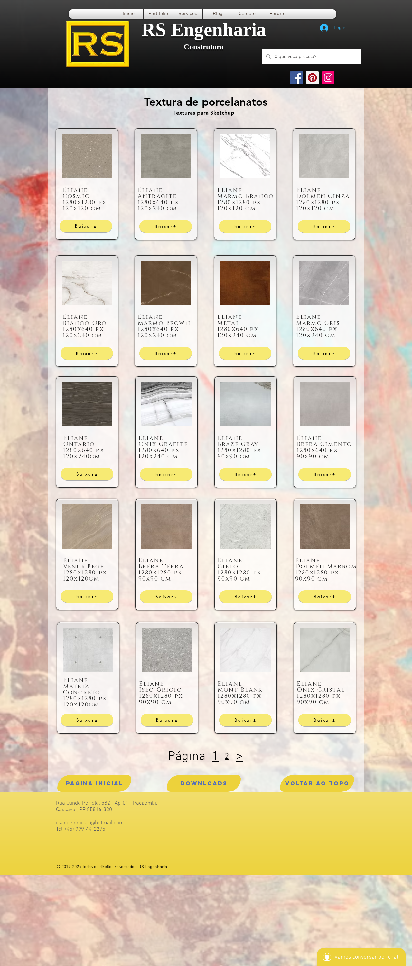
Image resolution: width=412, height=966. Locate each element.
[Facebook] (296, 77)
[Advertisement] (193, 920)
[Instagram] (328, 77)
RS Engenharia (204, 29)
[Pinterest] (312, 77)
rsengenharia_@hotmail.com (90, 823)
